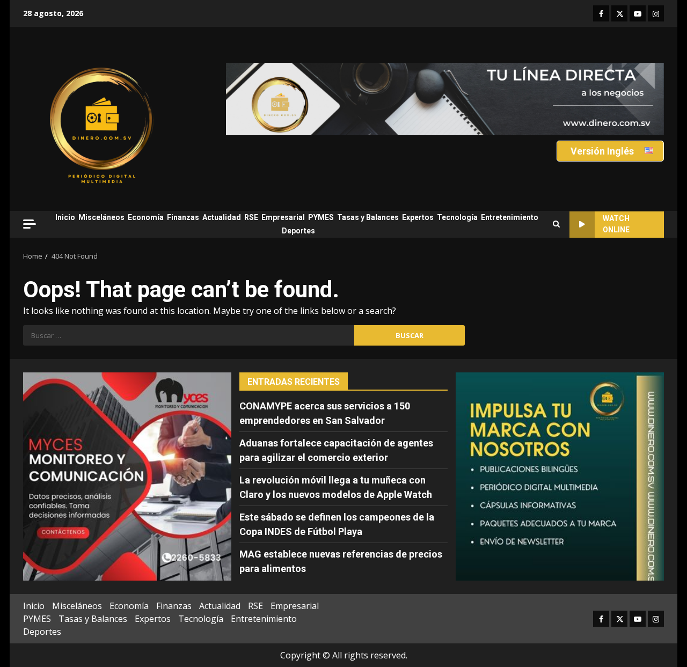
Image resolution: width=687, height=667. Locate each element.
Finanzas (183, 217)
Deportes (298, 230)
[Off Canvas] (29, 224)
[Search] (556, 224)
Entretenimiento (509, 217)
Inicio (65, 217)
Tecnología (457, 217)
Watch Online (616, 224)
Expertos (418, 217)
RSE (251, 217)
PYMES (321, 217)
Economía (146, 217)
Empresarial (283, 217)
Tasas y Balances (368, 217)
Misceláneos (101, 217)
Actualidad (221, 217)
